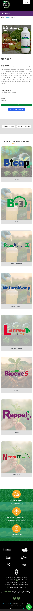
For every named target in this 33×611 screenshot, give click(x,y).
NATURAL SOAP (16, 306)
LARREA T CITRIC (16, 348)
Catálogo (7, 17)
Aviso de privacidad (7, 603)
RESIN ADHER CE (16, 264)
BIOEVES (16, 390)
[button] (30, 4)
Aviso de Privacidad (23, 608)
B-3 (16, 222)
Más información (17, 184)
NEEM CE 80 (16, 475)
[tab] (8, 126)
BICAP (16, 179)
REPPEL (16, 432)
